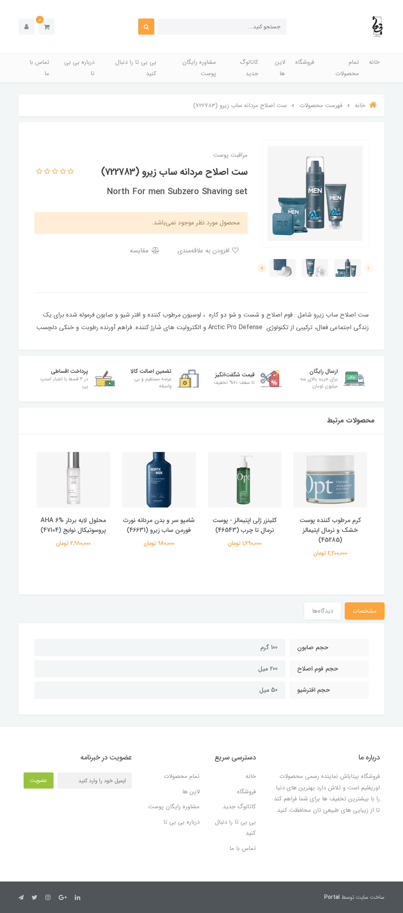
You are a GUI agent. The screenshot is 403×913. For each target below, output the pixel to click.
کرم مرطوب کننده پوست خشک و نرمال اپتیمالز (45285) (330, 530)
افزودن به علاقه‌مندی (204, 251)
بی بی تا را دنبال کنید (135, 67)
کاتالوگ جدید (249, 67)
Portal (332, 897)
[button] (47, 27)
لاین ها (280, 67)
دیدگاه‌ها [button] (322, 611)
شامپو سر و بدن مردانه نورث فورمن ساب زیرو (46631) (158, 525)
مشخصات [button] (365, 611)
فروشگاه (304, 62)
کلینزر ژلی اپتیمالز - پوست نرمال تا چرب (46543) (245, 525)
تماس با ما (39, 67)
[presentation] (368, 268)
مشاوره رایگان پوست (199, 67)
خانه (374, 62)
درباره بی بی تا (79, 67)
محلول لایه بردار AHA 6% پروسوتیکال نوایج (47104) (73, 525)
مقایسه (140, 251)
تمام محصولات (347, 67)
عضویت (38, 780)
